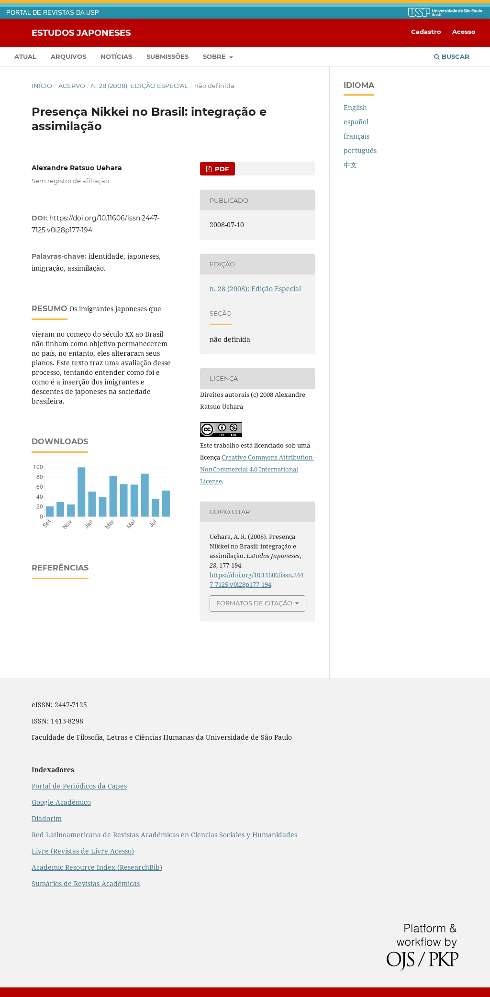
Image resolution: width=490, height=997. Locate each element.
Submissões (167, 56)
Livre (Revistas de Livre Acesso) (83, 850)
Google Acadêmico (61, 802)
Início (42, 85)
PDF (221, 169)
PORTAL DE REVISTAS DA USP (52, 13)
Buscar (454, 56)
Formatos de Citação (254, 603)
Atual (25, 56)
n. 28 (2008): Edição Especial (139, 85)
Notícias (116, 56)
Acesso (464, 31)
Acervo (71, 85)
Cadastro (426, 31)
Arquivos (68, 56)
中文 (350, 164)
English (355, 107)
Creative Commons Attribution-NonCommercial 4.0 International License (257, 469)
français (356, 136)
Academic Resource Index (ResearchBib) (97, 867)
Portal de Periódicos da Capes (79, 785)
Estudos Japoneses (81, 32)
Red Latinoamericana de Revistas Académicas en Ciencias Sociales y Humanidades (164, 834)
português (360, 150)
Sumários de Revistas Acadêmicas (86, 883)
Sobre (215, 56)
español (356, 121)
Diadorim (47, 818)
